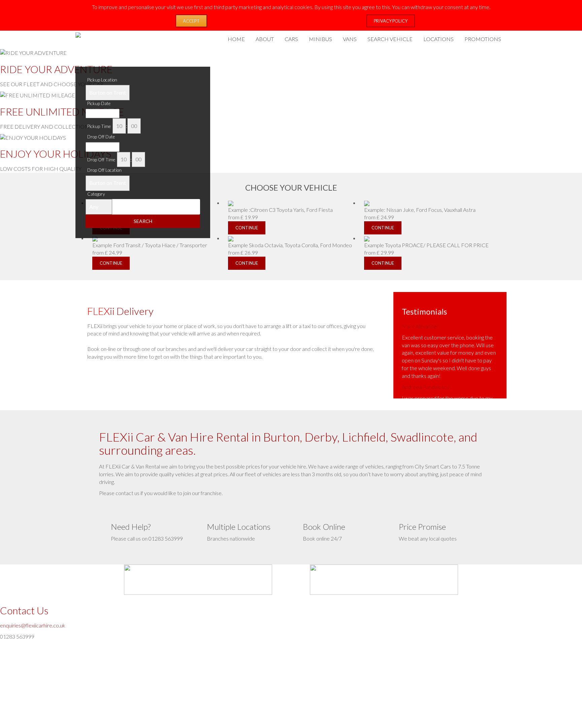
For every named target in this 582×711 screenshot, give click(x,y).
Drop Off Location (104, 170)
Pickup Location (102, 80)
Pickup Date (98, 103)
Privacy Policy (391, 21)
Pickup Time (99, 126)
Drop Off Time (101, 159)
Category (96, 194)
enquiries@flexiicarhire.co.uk (32, 625)
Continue (111, 263)
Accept (191, 21)
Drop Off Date (101, 136)
